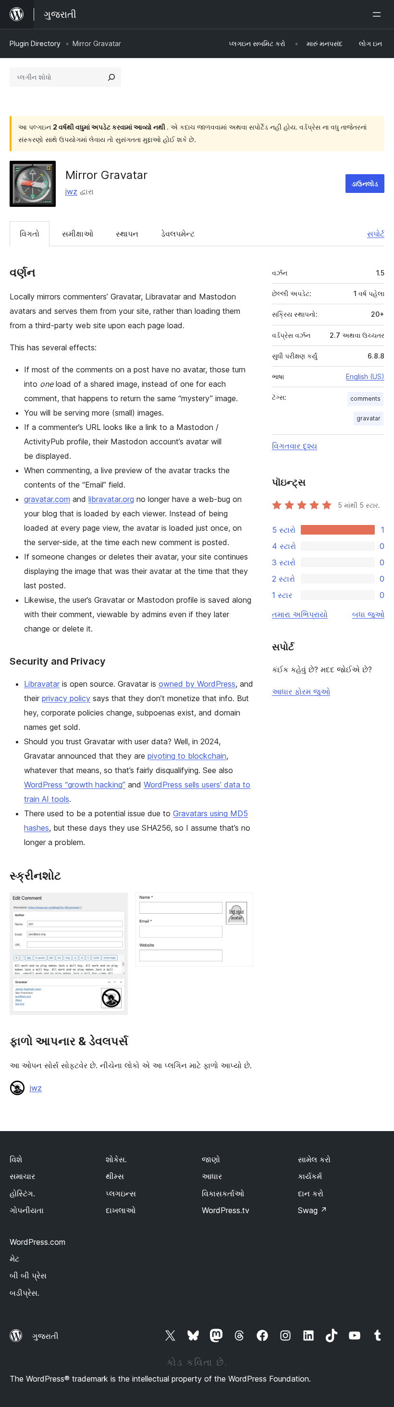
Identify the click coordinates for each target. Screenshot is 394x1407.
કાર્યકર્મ (310, 1176)
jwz (71, 191)
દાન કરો (310, 1193)
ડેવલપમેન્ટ (178, 233)
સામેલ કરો (314, 1159)
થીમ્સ (115, 1176)
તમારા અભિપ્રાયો (300, 614)
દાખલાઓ (120, 1210)
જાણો (211, 1159)
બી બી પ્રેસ (28, 1275)
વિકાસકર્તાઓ (223, 1193)
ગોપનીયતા (27, 1210)
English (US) (365, 376)
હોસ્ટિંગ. (22, 1193)
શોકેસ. (116, 1159)
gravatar (369, 418)
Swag (312, 1210)
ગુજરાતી (45, 1336)
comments (365, 398)
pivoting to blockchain (187, 756)
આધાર (212, 1176)
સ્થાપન (127, 233)
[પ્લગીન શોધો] (111, 77)
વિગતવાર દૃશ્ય (294, 446)
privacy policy (66, 698)
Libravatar (42, 684)
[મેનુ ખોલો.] (378, 14)
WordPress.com (37, 1242)
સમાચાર (22, 1176)
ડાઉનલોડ (365, 183)
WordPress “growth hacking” (74, 784)
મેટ (14, 1259)
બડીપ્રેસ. (24, 1293)
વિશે (16, 1159)
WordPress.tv (225, 1210)
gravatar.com (47, 499)
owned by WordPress (197, 684)
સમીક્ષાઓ (77, 233)
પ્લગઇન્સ (121, 1193)
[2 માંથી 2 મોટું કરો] (240, 905)
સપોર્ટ (375, 233)
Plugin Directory (35, 43)
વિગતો (29, 233)
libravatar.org (111, 499)
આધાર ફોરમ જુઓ (301, 691)
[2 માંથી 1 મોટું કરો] (115, 905)
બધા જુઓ (368, 614)
